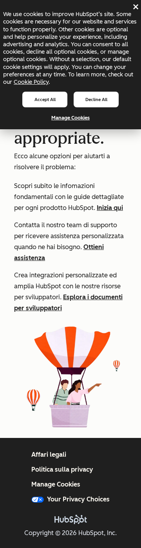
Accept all (45, 99)
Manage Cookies (70, 118)
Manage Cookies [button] (55, 484)
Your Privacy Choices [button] (78, 499)
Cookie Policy (31, 81)
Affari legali (48, 454)
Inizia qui (110, 208)
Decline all (96, 99)
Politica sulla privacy (62, 469)
